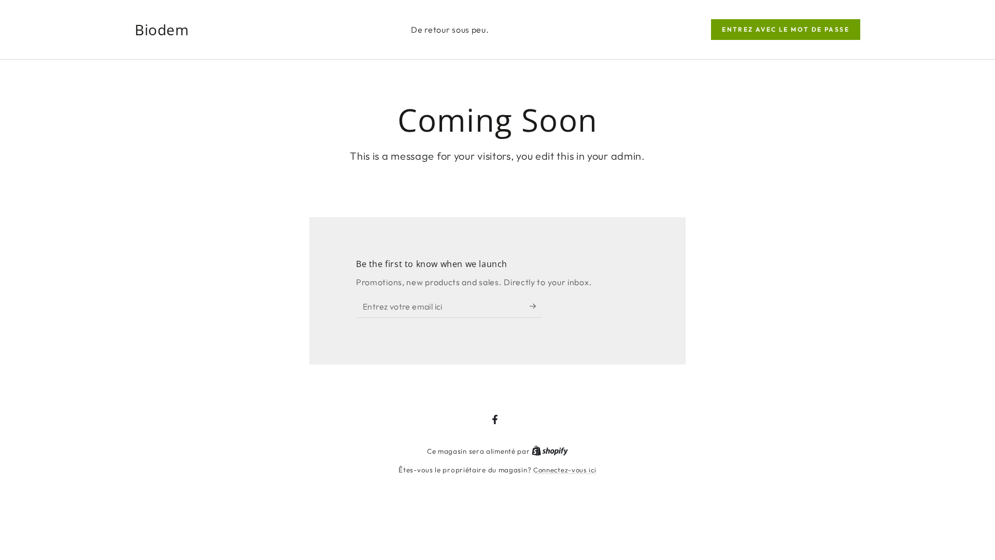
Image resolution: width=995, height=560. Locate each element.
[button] (785, 29)
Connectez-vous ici (564, 470)
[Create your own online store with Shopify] (550, 451)
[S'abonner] (536, 306)
